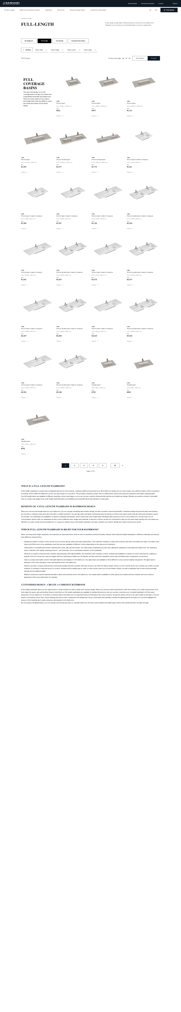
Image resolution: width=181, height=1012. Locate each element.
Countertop (59, 41)
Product (154, 58)
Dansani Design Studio (77, 10)
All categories (29, 41)
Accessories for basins (78, 41)
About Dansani (132, 3)
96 (129, 58)
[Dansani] (11, 3)
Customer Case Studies (98, 10)
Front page (24, 18)
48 (126, 58)
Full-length (44, 41)
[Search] (150, 10)
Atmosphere (140, 58)
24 (123, 58)
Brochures (60, 10)
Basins (30, 18)
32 (115, 465)
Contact (160, 3)
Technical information (147, 3)
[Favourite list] (156, 10)
